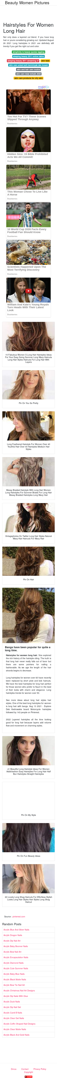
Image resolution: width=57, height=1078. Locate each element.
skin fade (45, 60)
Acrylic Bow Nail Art (12, 951)
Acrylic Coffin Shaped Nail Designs (19, 1023)
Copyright (28, 1072)
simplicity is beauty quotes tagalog (28, 52)
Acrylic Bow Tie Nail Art (14, 984)
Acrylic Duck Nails (12, 1001)
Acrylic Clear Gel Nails (14, 1018)
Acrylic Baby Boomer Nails (16, 946)
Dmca (13, 1069)
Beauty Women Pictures (27, 2)
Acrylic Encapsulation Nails (16, 957)
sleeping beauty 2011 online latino (28, 56)
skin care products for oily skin (28, 78)
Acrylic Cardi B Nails (13, 1012)
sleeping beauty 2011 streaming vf (23, 60)
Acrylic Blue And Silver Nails (16, 929)
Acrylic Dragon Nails (13, 935)
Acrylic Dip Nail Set (12, 1007)
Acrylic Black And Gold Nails (16, 1034)
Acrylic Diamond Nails (14, 962)
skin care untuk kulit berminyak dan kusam (28, 65)
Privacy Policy (39, 1069)
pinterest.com (19, 916)
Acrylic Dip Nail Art (12, 940)
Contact (24, 1069)
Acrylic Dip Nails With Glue (16, 996)
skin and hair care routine (28, 69)
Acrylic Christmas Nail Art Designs (19, 990)
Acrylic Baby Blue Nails (14, 973)
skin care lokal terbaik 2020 (28, 73)
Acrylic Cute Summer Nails (16, 968)
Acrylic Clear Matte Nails (15, 1029)
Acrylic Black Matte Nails (15, 979)
